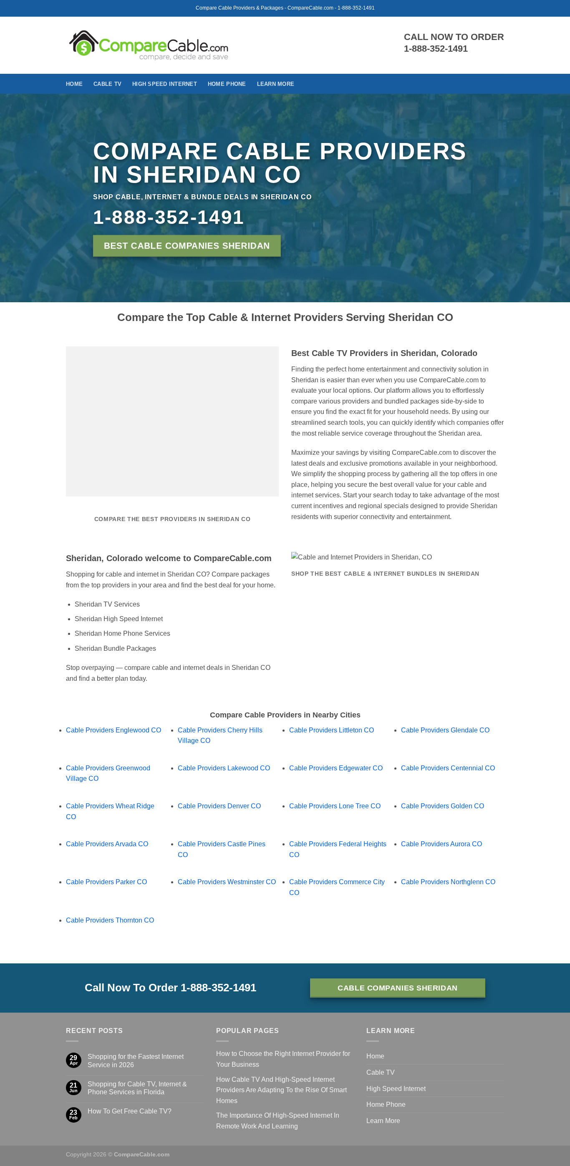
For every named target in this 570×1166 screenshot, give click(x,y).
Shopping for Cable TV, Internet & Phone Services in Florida (137, 1088)
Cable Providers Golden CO (442, 806)
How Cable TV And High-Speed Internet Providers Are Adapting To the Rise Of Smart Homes (281, 1090)
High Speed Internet (164, 84)
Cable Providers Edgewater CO (336, 768)
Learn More (276, 84)
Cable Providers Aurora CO (441, 844)
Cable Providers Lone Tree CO (335, 806)
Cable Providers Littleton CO (331, 730)
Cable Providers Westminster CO (227, 881)
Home (74, 84)
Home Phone (227, 84)
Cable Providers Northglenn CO (448, 881)
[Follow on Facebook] (498, 84)
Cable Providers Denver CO (219, 806)
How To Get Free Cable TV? (130, 1111)
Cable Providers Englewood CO (113, 730)
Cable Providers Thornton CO (110, 920)
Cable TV (107, 84)
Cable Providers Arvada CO (107, 844)
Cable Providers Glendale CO (445, 730)
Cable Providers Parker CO (106, 881)
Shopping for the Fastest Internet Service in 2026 (136, 1060)
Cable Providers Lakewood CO (224, 768)
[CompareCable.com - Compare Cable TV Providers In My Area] (149, 45)
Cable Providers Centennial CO (448, 768)
